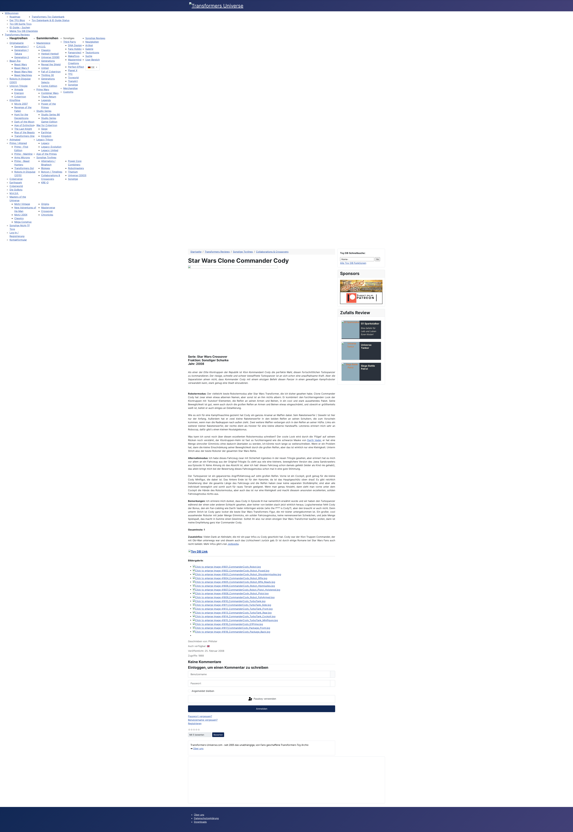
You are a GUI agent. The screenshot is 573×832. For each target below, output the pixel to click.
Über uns (198, 748)
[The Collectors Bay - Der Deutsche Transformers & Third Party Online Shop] (361, 285)
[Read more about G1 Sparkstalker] (350, 329)
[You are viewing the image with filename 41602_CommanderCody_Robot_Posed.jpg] (231, 570)
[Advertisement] (280, 780)
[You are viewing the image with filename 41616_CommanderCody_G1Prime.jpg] (228, 623)
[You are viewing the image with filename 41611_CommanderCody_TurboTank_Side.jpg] (232, 604)
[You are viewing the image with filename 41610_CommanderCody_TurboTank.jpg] (229, 600)
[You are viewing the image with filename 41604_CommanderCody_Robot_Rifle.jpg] (230, 577)
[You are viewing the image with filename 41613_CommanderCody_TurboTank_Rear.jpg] (232, 612)
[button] (18, 38)
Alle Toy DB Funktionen (353, 263)
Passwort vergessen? (200, 716)
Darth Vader (314, 440)
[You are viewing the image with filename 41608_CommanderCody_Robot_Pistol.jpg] (231, 593)
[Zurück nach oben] (569, 828)
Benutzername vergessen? (203, 719)
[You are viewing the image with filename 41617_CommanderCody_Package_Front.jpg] (231, 627)
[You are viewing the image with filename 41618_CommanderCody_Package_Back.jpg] (231, 631)
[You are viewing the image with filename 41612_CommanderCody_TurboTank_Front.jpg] (233, 608)
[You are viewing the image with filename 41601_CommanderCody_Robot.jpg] (227, 566)
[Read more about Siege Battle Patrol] (350, 372)
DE (93, 67)
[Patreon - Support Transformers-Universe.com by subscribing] (361, 297)
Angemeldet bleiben (203, 690)
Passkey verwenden (264, 698)
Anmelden (261, 708)
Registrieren (194, 723)
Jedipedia (233, 543)
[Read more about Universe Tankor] (350, 351)
